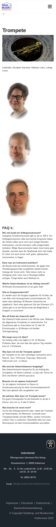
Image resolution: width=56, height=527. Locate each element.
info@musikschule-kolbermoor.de (31, 483)
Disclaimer (27, 503)
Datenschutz (43, 503)
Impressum (12, 503)
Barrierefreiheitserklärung (28, 508)
